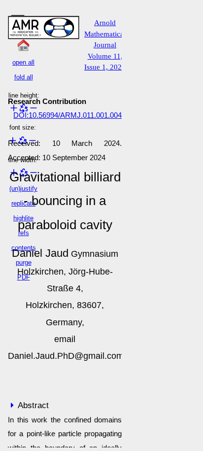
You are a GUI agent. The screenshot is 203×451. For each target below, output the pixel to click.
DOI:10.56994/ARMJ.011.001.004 (67, 115)
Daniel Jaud (40, 253)
